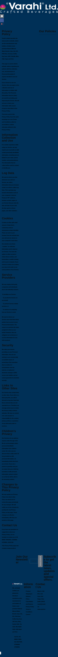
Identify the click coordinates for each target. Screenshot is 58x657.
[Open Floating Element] (0, 653)
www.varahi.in (6, 41)
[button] (29, 13)
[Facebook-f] (2, 20)
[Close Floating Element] (1, 653)
